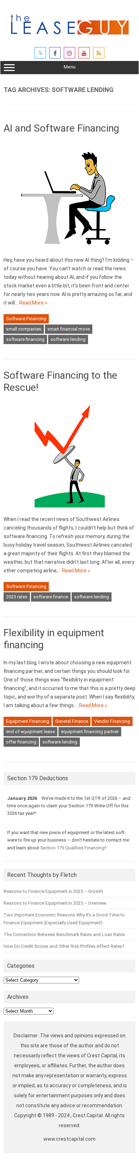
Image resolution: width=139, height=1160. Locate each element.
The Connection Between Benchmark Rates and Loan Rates (64, 934)
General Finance (71, 721)
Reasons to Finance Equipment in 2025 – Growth (53, 891)
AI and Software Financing (61, 128)
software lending (68, 339)
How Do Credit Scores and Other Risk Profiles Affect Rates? (64, 946)
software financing (25, 339)
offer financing (21, 742)
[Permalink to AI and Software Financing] (69, 251)
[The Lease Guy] (69, 37)
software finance (51, 596)
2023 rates (16, 596)
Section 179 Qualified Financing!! (73, 847)
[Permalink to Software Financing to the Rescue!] (70, 510)
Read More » (33, 303)
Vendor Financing (112, 721)
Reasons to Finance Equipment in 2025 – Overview (55, 903)
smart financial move (68, 329)
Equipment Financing (27, 721)
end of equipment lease (30, 731)
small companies (23, 329)
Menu (70, 67)
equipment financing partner (90, 731)
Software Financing (26, 318)
